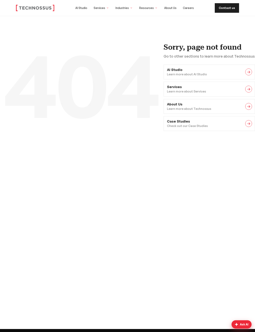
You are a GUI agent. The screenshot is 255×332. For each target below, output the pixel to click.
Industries (122, 8)
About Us (170, 8)
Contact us (227, 8)
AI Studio (81, 8)
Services (99, 8)
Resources (146, 8)
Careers (188, 8)
